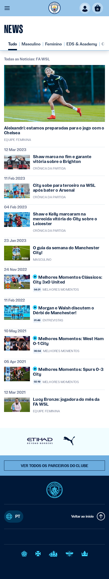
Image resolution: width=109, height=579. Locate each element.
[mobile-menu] (7, 8)
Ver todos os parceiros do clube (54, 466)
